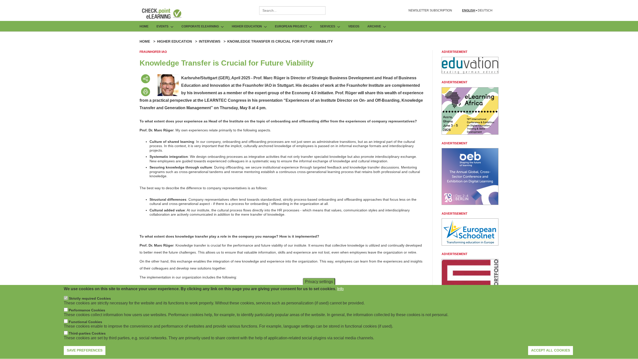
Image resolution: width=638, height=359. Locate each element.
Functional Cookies (85, 322)
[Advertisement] (470, 72)
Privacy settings (319, 281)
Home (144, 26)
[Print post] (145, 91)
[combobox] (292, 10)
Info (340, 289)
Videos (353, 26)
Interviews (209, 41)
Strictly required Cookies (90, 299)
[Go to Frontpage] (165, 13)
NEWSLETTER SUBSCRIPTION (430, 10)
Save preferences (84, 350)
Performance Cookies (87, 310)
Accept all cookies (550, 350)
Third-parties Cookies (87, 334)
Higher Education (174, 41)
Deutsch (485, 10)
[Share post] (145, 78)
